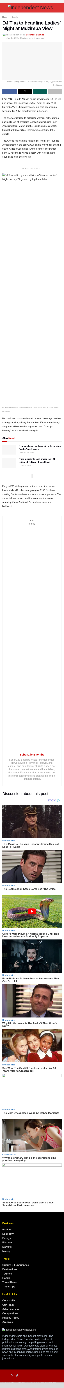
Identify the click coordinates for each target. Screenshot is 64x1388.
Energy (6, 1238)
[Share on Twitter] (25, 91)
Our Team (8, 1305)
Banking (7, 1229)
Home (4, 17)
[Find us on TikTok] (17, 1375)
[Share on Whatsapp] (40, 91)
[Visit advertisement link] (32, 1)
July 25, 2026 (25, 466)
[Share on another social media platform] (55, 91)
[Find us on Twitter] (12, 1375)
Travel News (9, 1282)
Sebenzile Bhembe (35, 35)
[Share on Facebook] (9, 91)
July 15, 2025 (13, 38)
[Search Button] (60, 7)
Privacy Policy (10, 1317)
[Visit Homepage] (32, 8)
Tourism (7, 1273)
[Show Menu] (3, 7)
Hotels (6, 1278)
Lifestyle (14, 17)
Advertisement (11, 1309)
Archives (7, 1322)
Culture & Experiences (15, 1265)
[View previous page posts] (29, 476)
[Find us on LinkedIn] (8, 1375)
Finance (7, 1242)
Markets (7, 1247)
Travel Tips (8, 1286)
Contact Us (9, 1300)
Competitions (10, 1313)
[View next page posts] (34, 476)
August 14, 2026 (27, 452)
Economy (8, 1234)
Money (6, 1251)
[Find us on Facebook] (3, 1375)
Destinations (9, 1269)
